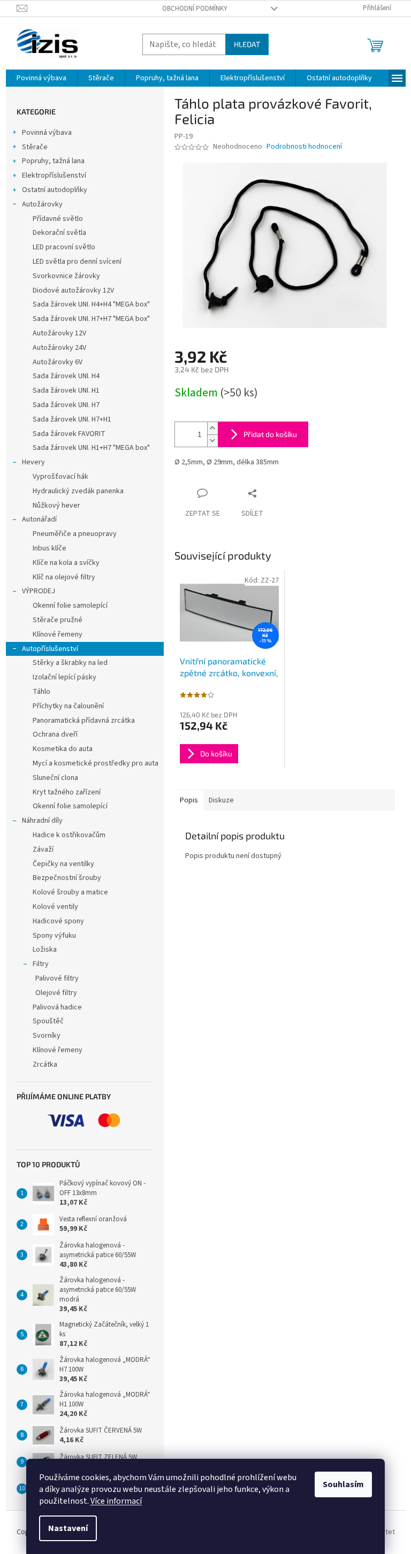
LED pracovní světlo (64, 247)
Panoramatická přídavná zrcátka (84, 720)
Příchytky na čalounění (68, 706)
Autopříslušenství (50, 649)
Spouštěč (48, 1021)
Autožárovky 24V (59, 347)
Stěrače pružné (57, 620)
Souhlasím (343, 1484)
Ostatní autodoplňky (54, 190)
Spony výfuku (54, 935)
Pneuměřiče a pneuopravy (75, 534)
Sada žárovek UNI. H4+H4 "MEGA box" (91, 304)
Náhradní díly (42, 820)
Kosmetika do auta (63, 749)
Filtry (41, 964)
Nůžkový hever (56, 505)
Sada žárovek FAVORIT (69, 433)
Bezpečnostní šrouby (67, 877)
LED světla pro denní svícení (77, 261)
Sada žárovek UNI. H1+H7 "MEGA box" (91, 447)
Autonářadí (39, 519)
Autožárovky (42, 204)
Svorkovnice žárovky (66, 276)
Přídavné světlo (58, 218)
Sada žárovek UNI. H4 (66, 376)
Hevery (33, 462)
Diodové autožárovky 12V (73, 290)
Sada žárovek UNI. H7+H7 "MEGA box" (91, 318)
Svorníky (46, 1035)
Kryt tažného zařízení (67, 792)
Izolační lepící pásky (64, 677)
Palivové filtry (57, 978)
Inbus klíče (49, 548)
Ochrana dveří (55, 734)
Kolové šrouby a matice (70, 892)
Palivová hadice (57, 1007)
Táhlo (41, 691)
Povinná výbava (47, 132)
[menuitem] (41, 78)
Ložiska (45, 949)
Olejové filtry (56, 992)
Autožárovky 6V (57, 362)
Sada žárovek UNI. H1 (66, 390)
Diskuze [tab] (221, 800)
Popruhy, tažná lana (53, 161)
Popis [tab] (189, 800)
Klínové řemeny (57, 634)
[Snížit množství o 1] (212, 440)
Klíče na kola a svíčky (66, 562)
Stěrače (35, 147)
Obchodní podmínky (194, 8)
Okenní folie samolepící (70, 605)
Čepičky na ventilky (63, 864)
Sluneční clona (55, 777)
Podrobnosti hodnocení (304, 147)
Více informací (116, 1501)
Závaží (43, 849)
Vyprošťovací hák (60, 476)
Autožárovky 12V (59, 333)
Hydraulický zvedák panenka (78, 491)
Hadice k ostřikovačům (69, 835)
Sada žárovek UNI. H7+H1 (72, 419)
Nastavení (68, 1528)
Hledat (247, 44)
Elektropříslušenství (54, 175)
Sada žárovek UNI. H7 (66, 405)
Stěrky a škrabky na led (70, 662)
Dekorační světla (59, 232)
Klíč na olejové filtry (64, 577)
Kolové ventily (55, 906)
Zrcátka (45, 1064)
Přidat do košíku (270, 434)
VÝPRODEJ (38, 591)
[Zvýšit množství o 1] (212, 428)
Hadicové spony (58, 921)
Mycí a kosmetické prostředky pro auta (95, 763)
